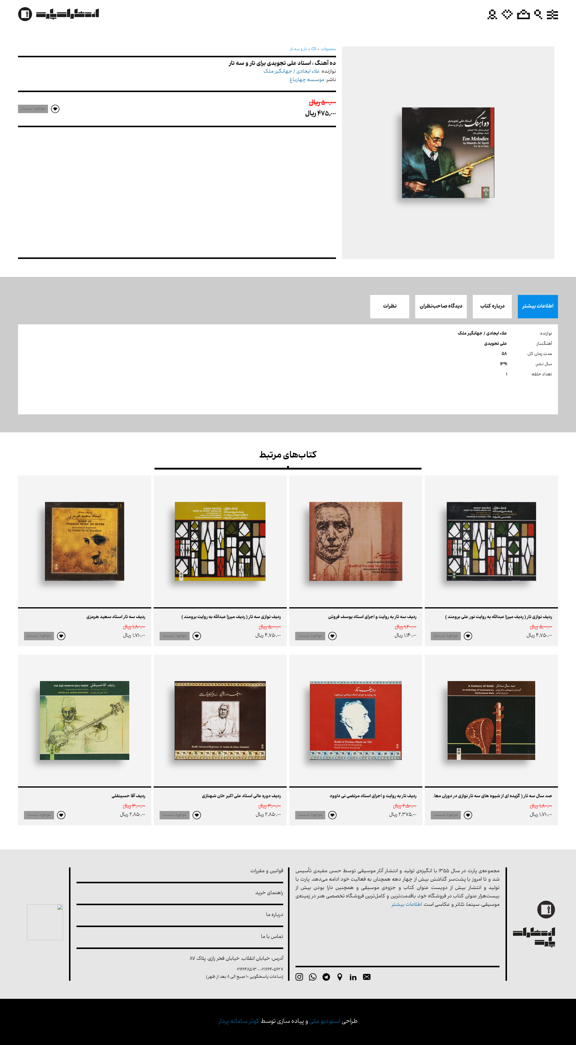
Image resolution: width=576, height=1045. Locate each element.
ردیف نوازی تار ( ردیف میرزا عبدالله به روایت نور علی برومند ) (498, 617)
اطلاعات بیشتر (538, 306)
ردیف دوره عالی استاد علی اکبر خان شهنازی (241, 796)
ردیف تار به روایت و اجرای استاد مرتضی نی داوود (373, 796)
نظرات (390, 306)
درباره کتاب (492, 306)
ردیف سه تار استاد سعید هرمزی (115, 617)
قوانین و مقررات (266, 871)
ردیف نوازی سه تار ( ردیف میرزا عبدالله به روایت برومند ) (231, 617)
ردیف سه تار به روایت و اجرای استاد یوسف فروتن (372, 617)
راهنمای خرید (269, 893)
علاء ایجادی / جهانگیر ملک (291, 71)
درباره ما (274, 915)
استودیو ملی (324, 1021)
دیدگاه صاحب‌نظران (441, 306)
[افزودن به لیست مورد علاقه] (468, 636)
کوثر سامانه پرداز (239, 1021)
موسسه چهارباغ (307, 80)
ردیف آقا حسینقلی (128, 796)
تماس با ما (272, 937)
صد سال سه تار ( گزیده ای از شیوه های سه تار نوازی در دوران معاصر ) (489, 796)
